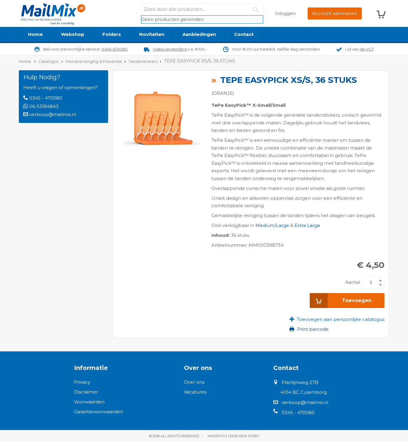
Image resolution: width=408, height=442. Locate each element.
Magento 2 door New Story (233, 436)
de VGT (367, 49)
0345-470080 (115, 49)
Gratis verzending (170, 49)
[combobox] (202, 9)
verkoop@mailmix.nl (52, 114)
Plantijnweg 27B (300, 382)
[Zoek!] (257, 9)
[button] (336, 319)
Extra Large (307, 225)
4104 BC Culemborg (303, 392)
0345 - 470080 (45, 98)
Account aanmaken (334, 13)
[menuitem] (35, 34)
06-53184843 (44, 106)
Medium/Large (272, 225)
